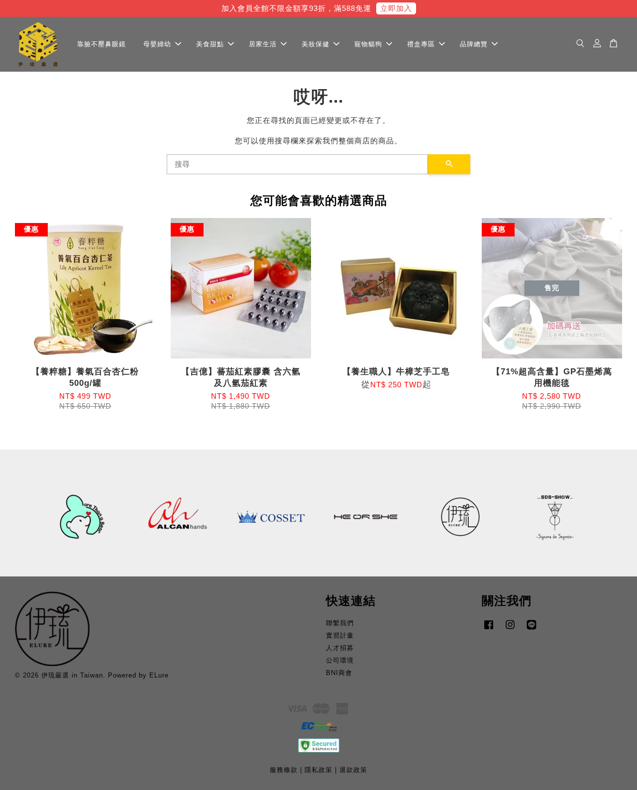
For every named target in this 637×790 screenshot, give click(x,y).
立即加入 (396, 8)
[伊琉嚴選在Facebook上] (489, 629)
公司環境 (340, 660)
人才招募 (340, 648)
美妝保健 (315, 43)
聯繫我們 (340, 623)
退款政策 (353, 770)
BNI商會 (339, 673)
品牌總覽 (474, 43)
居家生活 (263, 43)
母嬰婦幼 (157, 43)
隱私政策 (318, 770)
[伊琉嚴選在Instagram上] (510, 629)
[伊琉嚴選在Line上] (531, 629)
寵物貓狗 (368, 43)
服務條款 (284, 770)
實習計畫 (340, 635)
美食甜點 (210, 43)
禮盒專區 (421, 43)
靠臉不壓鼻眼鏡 (101, 43)
